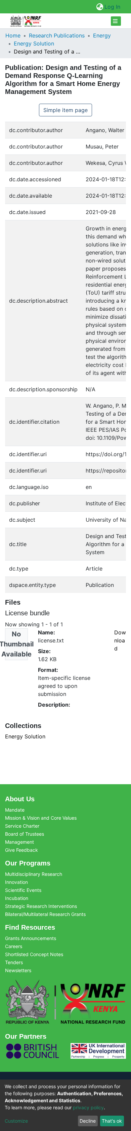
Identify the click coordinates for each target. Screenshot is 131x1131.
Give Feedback (21, 850)
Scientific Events (23, 890)
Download (120, 640)
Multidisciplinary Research (33, 874)
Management (19, 842)
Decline (88, 1121)
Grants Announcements (30, 938)
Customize (16, 1121)
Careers (13, 946)
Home (12, 35)
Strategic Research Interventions (41, 906)
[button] (99, 7)
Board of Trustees (24, 834)
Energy (102, 35)
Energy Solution (34, 43)
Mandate (15, 810)
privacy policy (88, 1107)
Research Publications (57, 35)
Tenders (14, 962)
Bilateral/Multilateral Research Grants (45, 914)
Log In (112, 6)
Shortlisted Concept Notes (34, 954)
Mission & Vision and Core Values (41, 818)
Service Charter (22, 826)
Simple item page (65, 110)
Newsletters (18, 970)
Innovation (16, 882)
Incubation (16, 898)
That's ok (112, 1121)
